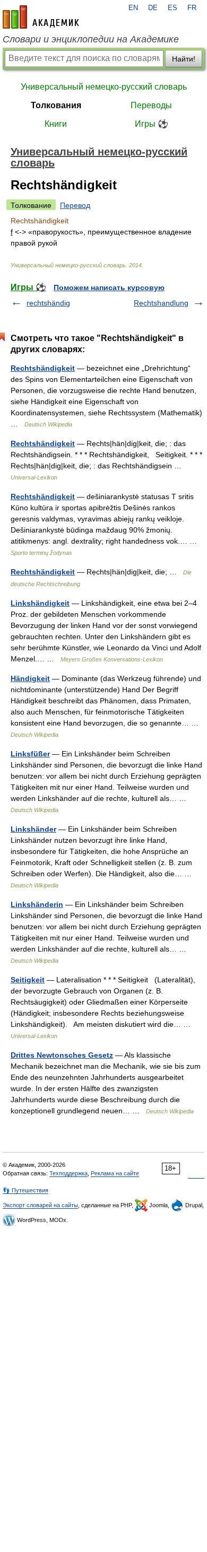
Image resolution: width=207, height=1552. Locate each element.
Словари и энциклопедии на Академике (91, 39)
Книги (56, 123)
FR (191, 8)
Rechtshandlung (161, 303)
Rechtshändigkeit (43, 368)
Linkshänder (33, 829)
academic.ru (41, 17)
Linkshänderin (37, 904)
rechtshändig (48, 303)
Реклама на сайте (115, 1173)
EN (133, 8)
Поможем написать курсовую (109, 287)
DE (153, 8)
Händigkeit (30, 678)
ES (172, 8)
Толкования (56, 105)
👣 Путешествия (25, 1190)
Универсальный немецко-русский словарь (104, 86)
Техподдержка (68, 1173)
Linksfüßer (30, 753)
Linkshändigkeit (40, 603)
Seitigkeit (28, 979)
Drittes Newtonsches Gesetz (62, 1055)
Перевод (75, 205)
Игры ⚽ (151, 123)
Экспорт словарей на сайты (40, 1205)
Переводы (151, 105)
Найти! (183, 59)
